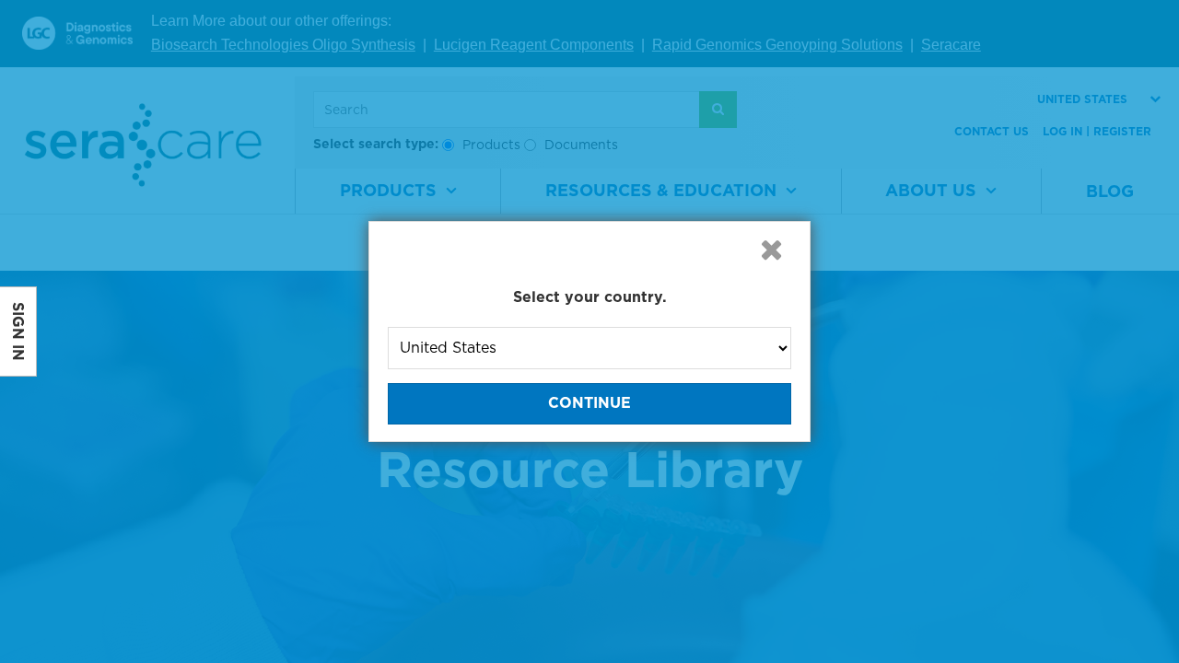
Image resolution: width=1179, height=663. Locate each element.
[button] (771, 249)
